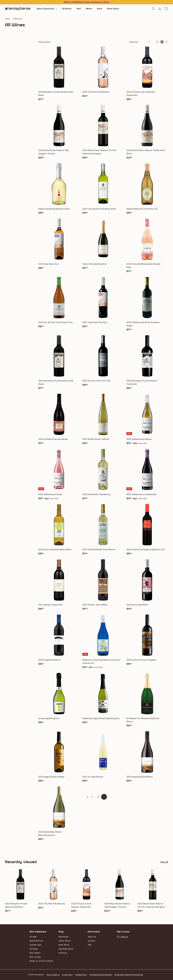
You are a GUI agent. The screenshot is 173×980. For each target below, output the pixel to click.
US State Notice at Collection (101, 975)
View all (164, 862)
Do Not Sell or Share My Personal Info (128, 975)
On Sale (33, 936)
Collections (17, 19)
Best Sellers (35, 953)
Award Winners (36, 941)
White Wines (65, 941)
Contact (91, 941)
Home (7, 19)
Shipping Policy (81, 975)
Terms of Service (53, 975)
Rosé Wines (64, 945)
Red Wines (63, 936)
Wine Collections (46, 8)
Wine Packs (113, 8)
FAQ (89, 945)
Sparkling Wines (66, 949)
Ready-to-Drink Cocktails (41, 961)
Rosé (99, 8)
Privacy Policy (67, 975)
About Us (92, 936)
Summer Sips (36, 945)
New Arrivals (35, 957)
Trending (33, 949)
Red (79, 8)
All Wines (67, 8)
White (89, 8)
